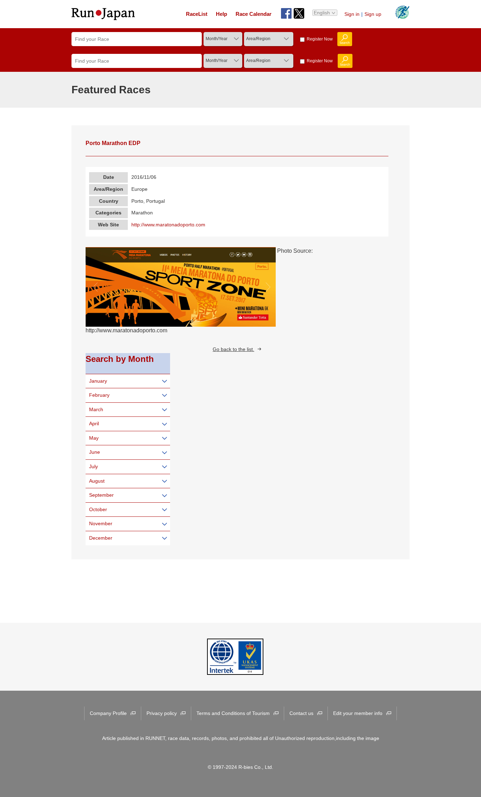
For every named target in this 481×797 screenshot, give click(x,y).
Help (221, 14)
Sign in (352, 14)
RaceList (196, 14)
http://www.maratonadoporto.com (168, 224)
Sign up (372, 14)
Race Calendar (253, 14)
